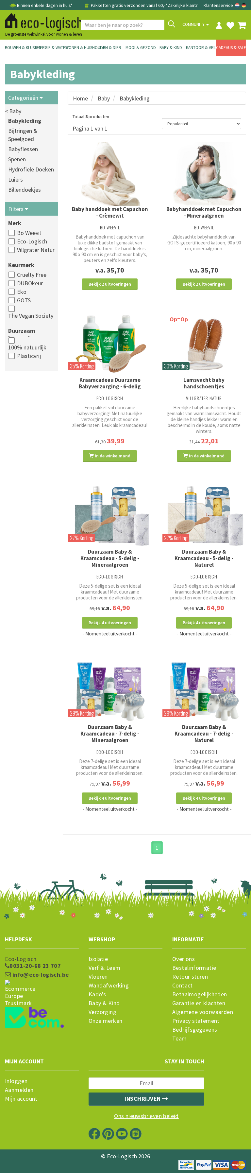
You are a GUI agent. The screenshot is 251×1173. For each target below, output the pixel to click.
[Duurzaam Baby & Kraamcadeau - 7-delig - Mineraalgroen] (109, 691)
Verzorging (102, 1012)
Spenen (17, 159)
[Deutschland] (244, 5)
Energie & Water (50, 47)
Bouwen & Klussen (20, 47)
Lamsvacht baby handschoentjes (204, 383)
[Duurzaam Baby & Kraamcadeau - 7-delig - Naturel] (203, 691)
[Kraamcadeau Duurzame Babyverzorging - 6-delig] (109, 344)
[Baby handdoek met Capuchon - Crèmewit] (109, 174)
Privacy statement (196, 1020)
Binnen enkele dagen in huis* (45, 5)
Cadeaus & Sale (231, 47)
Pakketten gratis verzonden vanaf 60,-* (128, 5)
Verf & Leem (104, 967)
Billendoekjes (24, 189)
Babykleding (24, 120)
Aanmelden (19, 1089)
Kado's (97, 994)
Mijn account (21, 1098)
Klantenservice (218, 5)
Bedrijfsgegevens (194, 1029)
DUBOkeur (30, 283)
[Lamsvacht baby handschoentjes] (203, 344)
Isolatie (98, 959)
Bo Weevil (29, 232)
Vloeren (98, 976)
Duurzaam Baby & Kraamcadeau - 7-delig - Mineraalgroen (109, 733)
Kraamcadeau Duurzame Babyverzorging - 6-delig (110, 383)
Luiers (15, 179)
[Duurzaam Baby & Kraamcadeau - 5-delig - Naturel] (203, 516)
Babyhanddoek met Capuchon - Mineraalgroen (204, 212)
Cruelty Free (31, 274)
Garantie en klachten (198, 1003)
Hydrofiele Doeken (31, 169)
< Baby (13, 111)
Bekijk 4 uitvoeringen (110, 623)
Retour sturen (190, 976)
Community (194, 24)
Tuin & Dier (110, 47)
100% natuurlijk (27, 347)
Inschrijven (143, 1098)
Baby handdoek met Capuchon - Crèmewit (110, 212)
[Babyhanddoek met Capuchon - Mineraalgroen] (203, 173)
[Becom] (42, 1006)
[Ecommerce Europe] (42, 981)
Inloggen (16, 1081)
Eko (21, 291)
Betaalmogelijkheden (199, 994)
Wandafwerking (109, 985)
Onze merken (105, 1020)
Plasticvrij (29, 355)
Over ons (183, 959)
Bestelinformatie (194, 967)
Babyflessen (23, 149)
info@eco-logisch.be (40, 974)
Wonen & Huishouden (80, 47)
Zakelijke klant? (183, 5)
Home (80, 98)
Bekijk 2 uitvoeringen (110, 284)
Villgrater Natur (36, 249)
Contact (182, 985)
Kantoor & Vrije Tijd (201, 47)
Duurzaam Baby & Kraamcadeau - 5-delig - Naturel (204, 558)
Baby (104, 98)
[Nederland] (238, 5)
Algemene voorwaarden (202, 1012)
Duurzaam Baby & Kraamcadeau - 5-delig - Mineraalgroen (109, 558)
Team (179, 1038)
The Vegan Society (30, 315)
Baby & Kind (170, 47)
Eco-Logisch (32, 241)
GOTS (24, 300)
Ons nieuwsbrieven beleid (146, 1116)
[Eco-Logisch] (41, 21)
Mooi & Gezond (141, 47)
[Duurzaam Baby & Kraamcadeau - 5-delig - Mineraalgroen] (109, 516)
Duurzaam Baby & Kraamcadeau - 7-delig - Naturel (204, 733)
